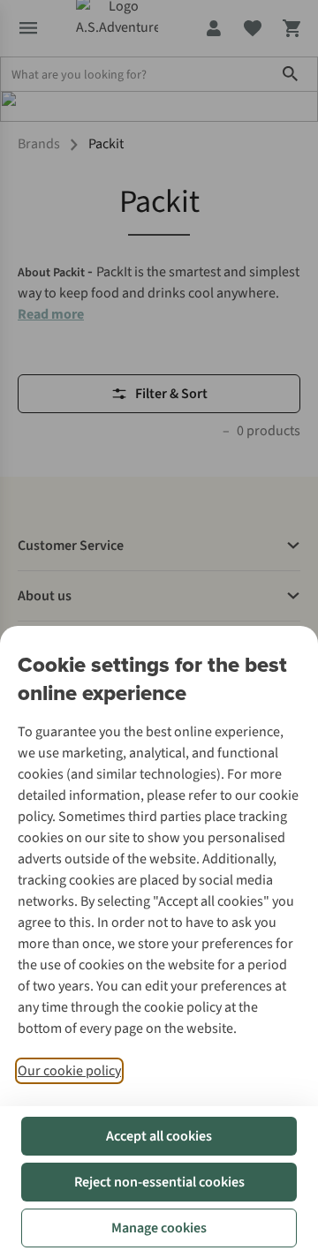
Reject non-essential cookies (159, 1182)
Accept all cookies (159, 1136)
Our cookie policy (69, 1071)
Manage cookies (159, 1228)
